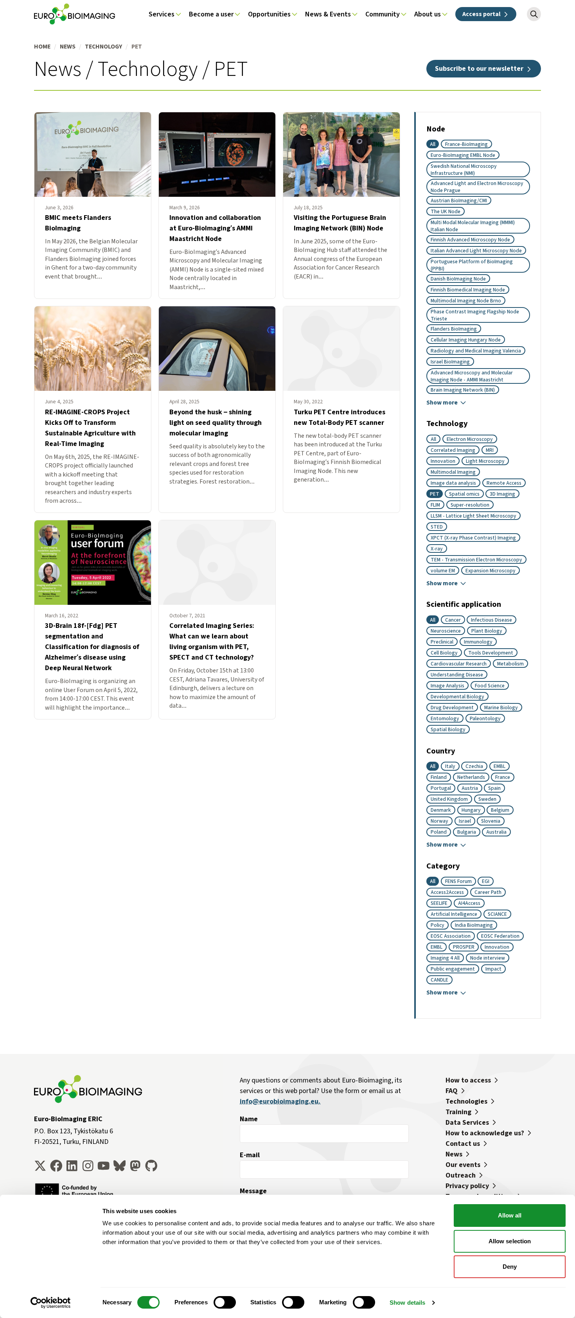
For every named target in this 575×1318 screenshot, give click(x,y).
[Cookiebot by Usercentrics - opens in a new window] (50, 1303)
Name (249, 1119)
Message (253, 1191)
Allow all (510, 1215)
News (67, 46)
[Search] (534, 14)
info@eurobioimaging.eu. (280, 1101)
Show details (407, 1302)
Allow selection (510, 1241)
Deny (510, 1266)
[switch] (225, 1302)
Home (42, 46)
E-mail (250, 1155)
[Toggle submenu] (178, 14)
